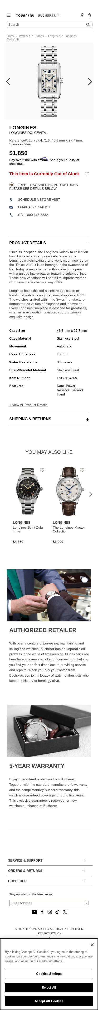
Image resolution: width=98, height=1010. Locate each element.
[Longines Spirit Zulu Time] (29, 505)
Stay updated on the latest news (30, 894)
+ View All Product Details (28, 405)
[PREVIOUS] (8, 81)
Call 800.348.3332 (33, 215)
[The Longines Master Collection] (69, 505)
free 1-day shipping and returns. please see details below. (44, 186)
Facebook (42, 912)
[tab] (49, 240)
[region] (49, 974)
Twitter (65, 912)
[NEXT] (90, 81)
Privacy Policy (49, 933)
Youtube (34, 912)
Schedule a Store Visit (39, 199)
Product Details (27, 243)
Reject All (49, 987)
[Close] (92, 945)
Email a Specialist (34, 207)
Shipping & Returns (30, 419)
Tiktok (57, 912)
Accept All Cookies (49, 1001)
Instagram (50, 912)
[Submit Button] (86, 903)
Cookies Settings (49, 974)
